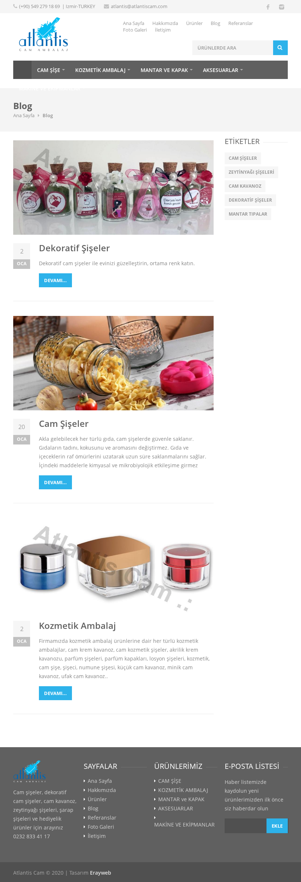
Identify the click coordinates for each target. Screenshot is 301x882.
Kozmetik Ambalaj (77, 625)
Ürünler (194, 23)
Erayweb (100, 872)
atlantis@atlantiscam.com (139, 6)
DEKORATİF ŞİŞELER (250, 200)
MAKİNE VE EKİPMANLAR (49, 88)
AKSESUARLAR (220, 69)
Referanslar (240, 23)
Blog (215, 23)
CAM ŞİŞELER (243, 158)
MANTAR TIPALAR (248, 214)
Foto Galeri (135, 29)
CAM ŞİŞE (48, 69)
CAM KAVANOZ (245, 186)
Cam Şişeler (63, 423)
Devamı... (55, 280)
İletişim (163, 29)
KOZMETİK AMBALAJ (100, 69)
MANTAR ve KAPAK (164, 69)
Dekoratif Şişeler (74, 248)
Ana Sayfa (133, 23)
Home (22, 70)
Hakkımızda (165, 23)
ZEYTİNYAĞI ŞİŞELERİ (251, 172)
